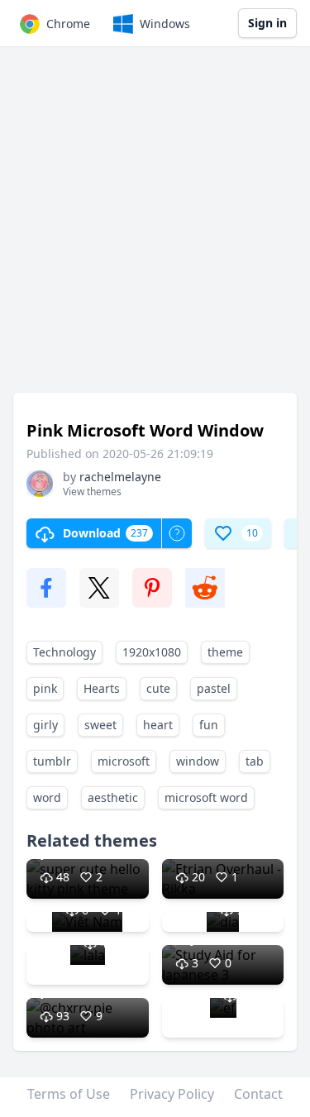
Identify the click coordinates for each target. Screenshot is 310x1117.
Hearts (101, 688)
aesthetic (113, 797)
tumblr (52, 761)
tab (255, 761)
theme (225, 652)
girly (45, 725)
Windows (165, 23)
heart (158, 725)
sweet (100, 725)
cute (158, 688)
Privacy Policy (172, 1094)
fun (208, 725)
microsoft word (206, 797)
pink (45, 688)
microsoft (124, 761)
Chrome (68, 23)
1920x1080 (151, 652)
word (47, 797)
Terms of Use (68, 1094)
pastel (214, 688)
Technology (64, 652)
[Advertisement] (155, 228)
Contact (258, 1094)
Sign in (267, 23)
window (197, 761)
